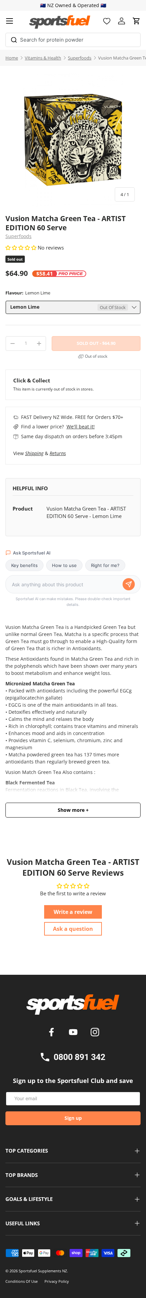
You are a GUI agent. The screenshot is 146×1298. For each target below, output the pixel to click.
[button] (136, 21)
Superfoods (79, 57)
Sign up (73, 1118)
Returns (58, 453)
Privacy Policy (56, 1281)
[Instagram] (95, 1033)
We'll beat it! (81, 426)
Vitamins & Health (43, 57)
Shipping (34, 453)
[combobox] (73, 40)
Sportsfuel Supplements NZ (43, 1270)
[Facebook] (52, 1033)
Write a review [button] (73, 912)
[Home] (72, 1007)
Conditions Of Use (21, 1281)
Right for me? (105, 565)
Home (11, 57)
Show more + (73, 810)
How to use (64, 565)
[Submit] (14, 39)
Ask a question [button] (73, 929)
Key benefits (24, 565)
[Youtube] (74, 1033)
